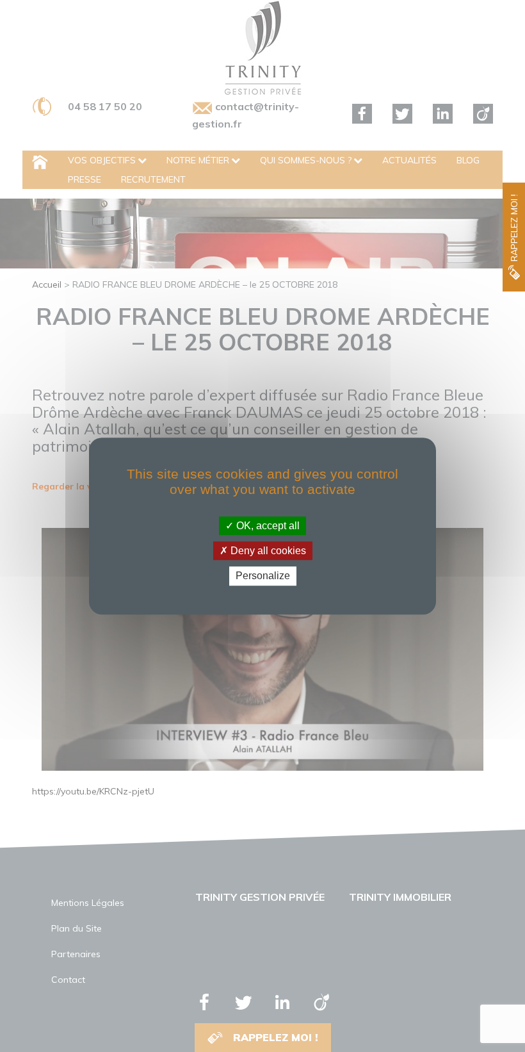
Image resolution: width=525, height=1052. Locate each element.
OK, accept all (267, 525)
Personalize (263, 576)
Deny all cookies (267, 550)
